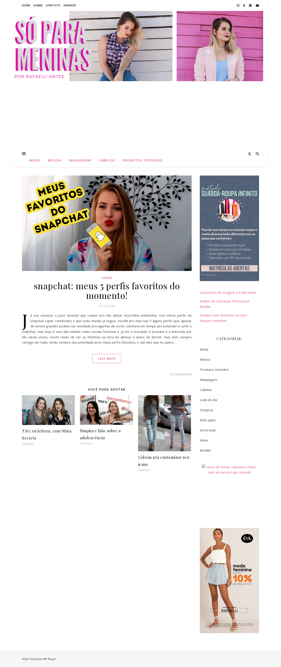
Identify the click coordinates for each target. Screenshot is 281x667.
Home (26, 5)
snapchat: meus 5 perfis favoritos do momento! (107, 290)
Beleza (54, 160)
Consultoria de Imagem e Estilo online (228, 292)
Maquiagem (80, 160)
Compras (206, 410)
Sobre (38, 5)
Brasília (205, 450)
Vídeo (107, 278)
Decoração (208, 430)
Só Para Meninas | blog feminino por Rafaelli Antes (140, 46)
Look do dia (208, 400)
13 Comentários (180, 374)
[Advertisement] (140, 114)
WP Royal (49, 659)
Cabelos (107, 160)
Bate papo (208, 420)
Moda (34, 160)
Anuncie (69, 5)
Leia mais (107, 358)
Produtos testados (142, 160)
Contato (53, 5)
